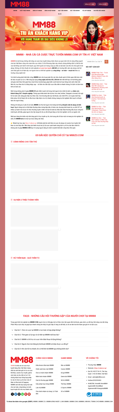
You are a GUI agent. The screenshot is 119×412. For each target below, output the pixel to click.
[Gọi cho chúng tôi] (22, 394)
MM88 (15, 10)
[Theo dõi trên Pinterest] (25, 394)
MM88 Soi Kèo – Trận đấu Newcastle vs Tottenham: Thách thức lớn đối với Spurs (99, 109)
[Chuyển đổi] (12, 330)
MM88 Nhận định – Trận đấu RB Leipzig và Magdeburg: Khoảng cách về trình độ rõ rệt (100, 86)
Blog (59, 14)
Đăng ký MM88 (37, 10)
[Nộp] (106, 61)
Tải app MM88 (86, 10)
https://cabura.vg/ (31, 123)
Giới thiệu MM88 (25, 10)
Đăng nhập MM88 (50, 10)
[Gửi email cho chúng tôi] (19, 394)
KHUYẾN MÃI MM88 (99, 10)
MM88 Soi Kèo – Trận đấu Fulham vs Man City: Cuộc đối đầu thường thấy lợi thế (100, 120)
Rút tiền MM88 (74, 10)
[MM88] (20, 4)
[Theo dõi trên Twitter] (15, 394)
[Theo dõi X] (12, 394)
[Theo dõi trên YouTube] (29, 394)
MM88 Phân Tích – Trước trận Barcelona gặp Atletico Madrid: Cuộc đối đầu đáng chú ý (100, 75)
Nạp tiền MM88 (62, 10)
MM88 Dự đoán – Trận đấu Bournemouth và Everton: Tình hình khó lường (99, 98)
